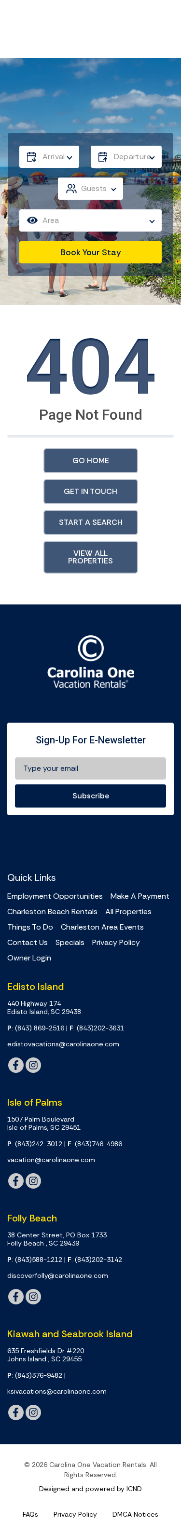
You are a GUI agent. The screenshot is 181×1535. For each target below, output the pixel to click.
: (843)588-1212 (34, 1260)
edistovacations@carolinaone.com (63, 1044)
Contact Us (27, 942)
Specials (70, 942)
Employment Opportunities (55, 896)
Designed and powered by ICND (90, 1488)
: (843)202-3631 (97, 1028)
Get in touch (90, 491)
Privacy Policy (116, 942)
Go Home (90, 460)
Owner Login (29, 958)
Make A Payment (140, 896)
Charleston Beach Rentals (52, 912)
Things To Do (30, 927)
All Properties (128, 912)
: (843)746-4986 (95, 1144)
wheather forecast (158, 842)
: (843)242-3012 (34, 1144)
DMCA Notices (135, 1514)
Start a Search (91, 522)
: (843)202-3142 (95, 1260)
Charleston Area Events (102, 927)
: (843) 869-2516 (35, 1028)
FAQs (30, 1514)
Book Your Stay (90, 252)
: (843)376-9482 (34, 1375)
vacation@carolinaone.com (51, 1160)
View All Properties (90, 557)
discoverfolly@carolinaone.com (57, 1276)
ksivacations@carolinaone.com (57, 1391)
